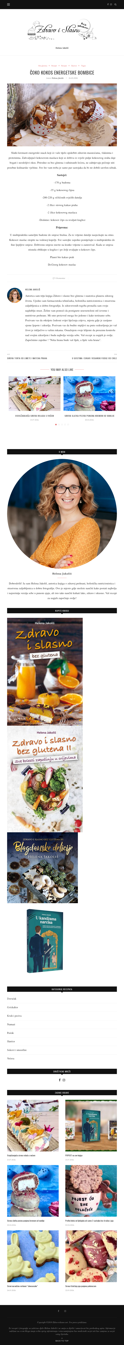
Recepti (54, 66)
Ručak (10, 1033)
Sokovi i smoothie (17, 1050)
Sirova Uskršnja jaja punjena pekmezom (80, 1286)
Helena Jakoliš (58, 78)
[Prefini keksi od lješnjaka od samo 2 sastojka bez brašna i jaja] (91, 1191)
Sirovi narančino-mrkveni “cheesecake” (22, 1286)
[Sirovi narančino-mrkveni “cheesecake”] (33, 1256)
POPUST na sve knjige (73, 1155)
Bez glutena (42, 66)
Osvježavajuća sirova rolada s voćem (34, 415)
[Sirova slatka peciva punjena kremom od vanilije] (89, 393)
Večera (10, 1058)
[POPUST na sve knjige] (91, 1125)
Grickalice (12, 1007)
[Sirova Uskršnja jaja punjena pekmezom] (91, 1256)
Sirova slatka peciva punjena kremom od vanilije (89, 415)
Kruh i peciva (14, 1016)
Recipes (64, 66)
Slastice (74, 66)
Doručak (11, 998)
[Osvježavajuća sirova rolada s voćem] (34, 393)
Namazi (11, 1024)
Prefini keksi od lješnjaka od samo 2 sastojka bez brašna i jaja (89, 1220)
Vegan (83, 66)
